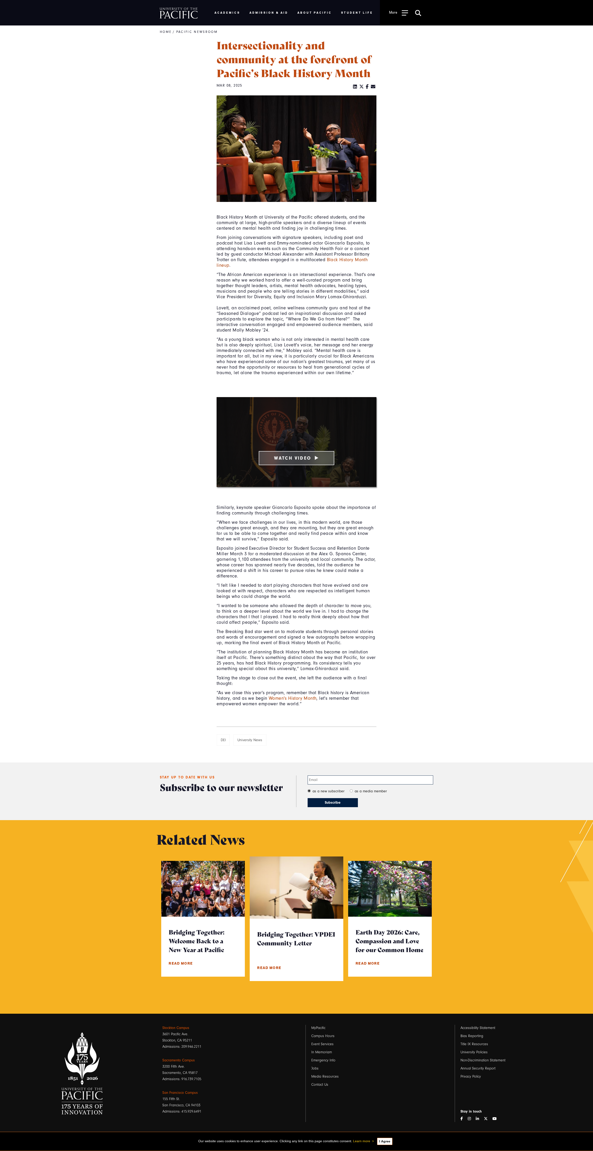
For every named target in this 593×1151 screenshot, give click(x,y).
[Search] (418, 12)
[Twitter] (361, 86)
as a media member (371, 791)
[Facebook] (367, 86)
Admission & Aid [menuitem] (268, 12)
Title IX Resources (474, 1044)
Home (166, 32)
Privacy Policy (471, 1076)
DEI (223, 740)
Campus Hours (322, 1036)
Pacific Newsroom (197, 32)
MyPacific (318, 1028)
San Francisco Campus (180, 1093)
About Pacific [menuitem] (314, 12)
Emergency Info (323, 1060)
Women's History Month (292, 698)
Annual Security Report (478, 1068)
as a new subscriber (328, 791)
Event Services (322, 1044)
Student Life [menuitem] (357, 12)
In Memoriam (321, 1052)
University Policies (474, 1052)
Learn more (361, 1141)
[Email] (373, 86)
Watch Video (292, 458)
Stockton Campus (175, 1028)
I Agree (384, 1141)
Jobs (315, 1068)
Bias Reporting (472, 1036)
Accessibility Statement (478, 1028)
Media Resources (325, 1076)
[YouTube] (496, 1119)
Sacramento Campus (178, 1060)
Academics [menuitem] (227, 12)
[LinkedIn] (355, 86)
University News (249, 740)
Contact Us (319, 1084)
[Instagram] (471, 1119)
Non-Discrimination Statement (483, 1060)
